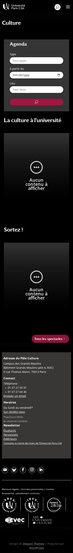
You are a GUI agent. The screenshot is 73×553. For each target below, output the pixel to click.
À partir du (17, 69)
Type (13, 54)
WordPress (36, 548)
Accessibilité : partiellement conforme (21, 493)
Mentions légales (10, 489)
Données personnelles (32, 489)
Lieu (12, 83)
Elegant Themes (33, 544)
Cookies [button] (50, 489)
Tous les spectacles (48, 339)
